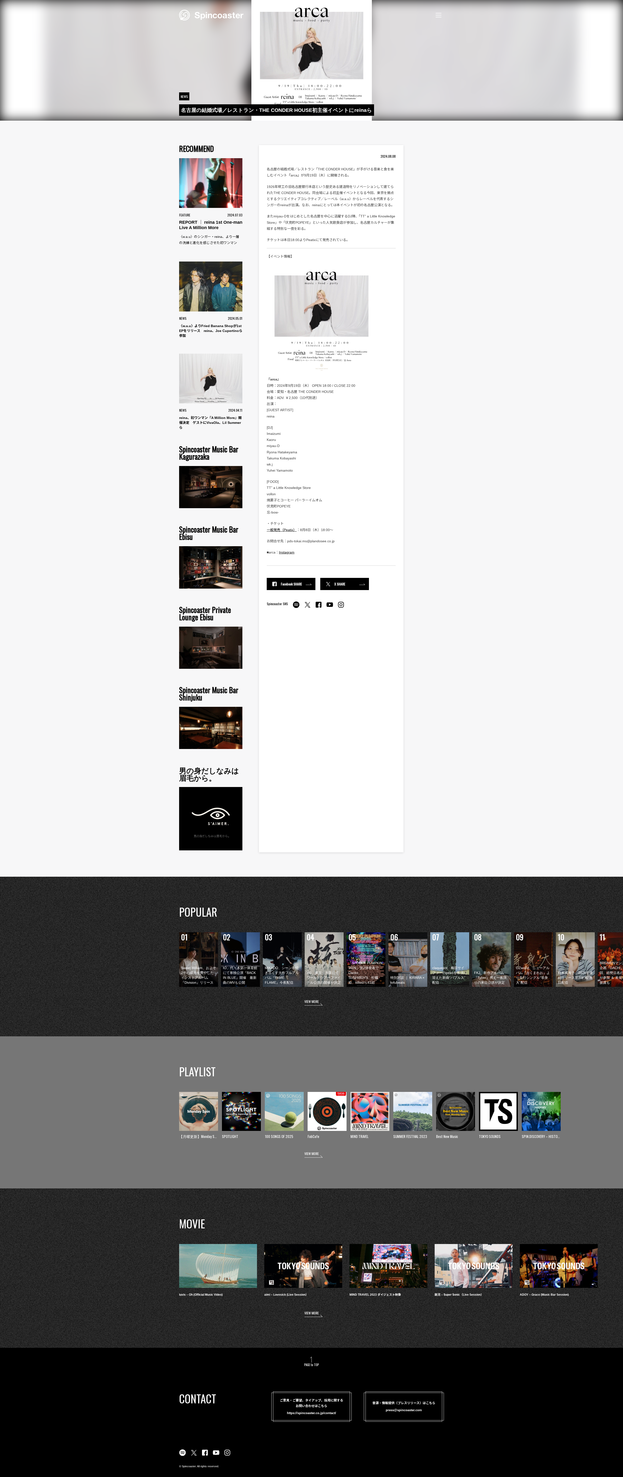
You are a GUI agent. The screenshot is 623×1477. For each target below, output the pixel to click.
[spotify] (296, 607)
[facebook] (318, 607)
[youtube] (330, 607)
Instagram (286, 552)
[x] (307, 607)
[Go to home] (211, 15)
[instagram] (341, 607)
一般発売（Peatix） (282, 530)
